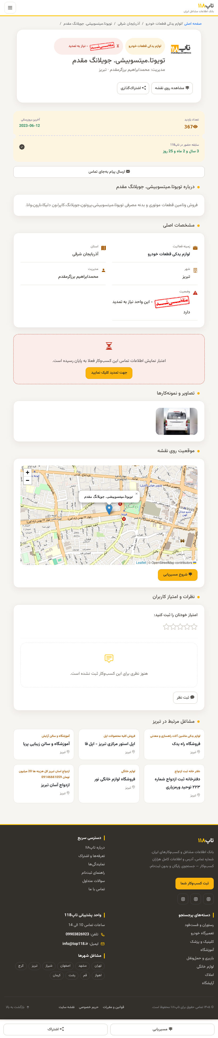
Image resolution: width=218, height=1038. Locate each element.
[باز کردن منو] (10, 8)
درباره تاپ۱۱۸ (95, 848)
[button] (109, 509)
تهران (98, 965)
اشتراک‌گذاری (131, 88)
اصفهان (65, 965)
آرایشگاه (208, 983)
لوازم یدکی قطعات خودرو (164, 24)
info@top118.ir (75, 944)
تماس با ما (97, 889)
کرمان (57, 975)
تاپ (199, 8)
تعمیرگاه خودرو (202, 933)
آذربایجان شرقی (129, 24)
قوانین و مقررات (113, 1007)
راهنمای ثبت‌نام (93, 873)
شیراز (48, 965)
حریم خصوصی (89, 1007)
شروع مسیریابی (175, 575)
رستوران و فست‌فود (199, 925)
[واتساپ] (183, 899)
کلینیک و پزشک (202, 942)
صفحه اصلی (192, 24)
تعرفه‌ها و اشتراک (91, 856)
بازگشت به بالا (15, 1007)
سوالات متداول (93, 881)
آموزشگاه (207, 950)
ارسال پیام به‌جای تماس (107, 172)
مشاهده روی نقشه (170, 88)
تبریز (34, 965)
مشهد (82, 965)
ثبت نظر (183, 698)
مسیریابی (161, 1029)
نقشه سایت (67, 1007)
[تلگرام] (195, 899)
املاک (209, 975)
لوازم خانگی (205, 967)
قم (85, 975)
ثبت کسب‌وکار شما (195, 883)
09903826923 (77, 934)
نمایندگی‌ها (96, 864)
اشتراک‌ (54, 1029)
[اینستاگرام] (208, 899)
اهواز (98, 975)
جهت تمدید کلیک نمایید (109, 373)
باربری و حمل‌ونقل (200, 958)
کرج (21, 965)
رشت (72, 975)
